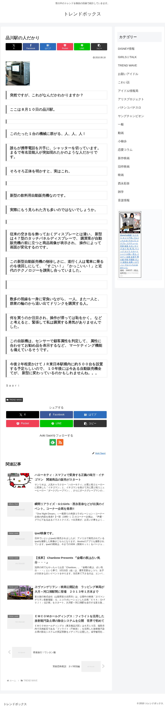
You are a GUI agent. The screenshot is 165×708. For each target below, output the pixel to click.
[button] (99, 46)
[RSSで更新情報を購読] (60, 442)
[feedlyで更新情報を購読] (52, 442)
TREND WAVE (15, 400)
